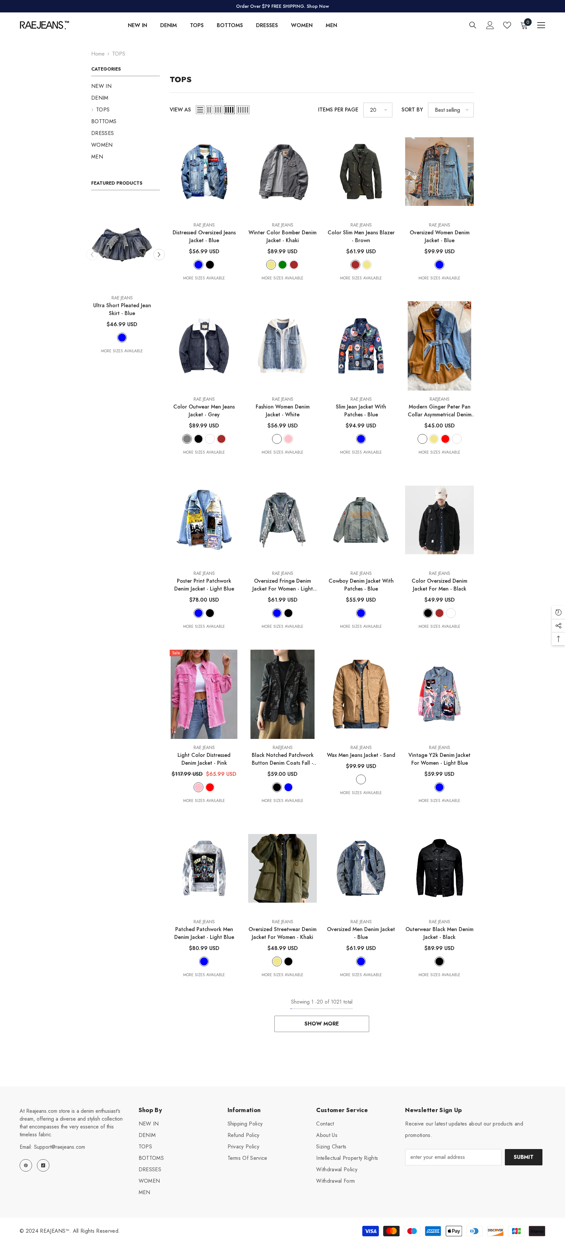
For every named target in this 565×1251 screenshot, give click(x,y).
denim (451, 613)
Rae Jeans (125, 297)
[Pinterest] (26, 1165)
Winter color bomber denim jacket (282, 236)
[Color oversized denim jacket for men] (439, 520)
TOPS (118, 54)
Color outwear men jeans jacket (204, 410)
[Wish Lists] (507, 25)
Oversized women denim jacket (440, 236)
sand (210, 439)
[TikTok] (43, 1165)
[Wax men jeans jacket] (361, 694)
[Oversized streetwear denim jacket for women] (282, 868)
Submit (524, 1157)
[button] (159, 254)
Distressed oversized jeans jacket (204, 236)
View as (180, 109)
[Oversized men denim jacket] (361, 868)
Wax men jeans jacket (361, 755)
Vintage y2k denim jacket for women (439, 759)
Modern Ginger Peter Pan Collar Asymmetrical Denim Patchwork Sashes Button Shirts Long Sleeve (439, 411)
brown (294, 265)
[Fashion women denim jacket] (282, 346)
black (210, 265)
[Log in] (490, 25)
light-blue (198, 613)
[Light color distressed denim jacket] (204, 694)
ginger (422, 439)
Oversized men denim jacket (361, 933)
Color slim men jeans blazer (361, 236)
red (445, 439)
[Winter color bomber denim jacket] (282, 171)
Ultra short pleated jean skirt (126, 309)
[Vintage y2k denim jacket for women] (439, 694)
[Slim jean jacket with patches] (361, 346)
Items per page (338, 109)
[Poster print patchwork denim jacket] (204, 520)
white (277, 439)
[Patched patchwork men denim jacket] (204, 868)
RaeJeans (440, 399)
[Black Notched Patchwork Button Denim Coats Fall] (282, 694)
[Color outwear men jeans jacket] (204, 346)
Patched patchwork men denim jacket (204, 933)
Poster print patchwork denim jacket (204, 584)
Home (98, 54)
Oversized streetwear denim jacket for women (282, 933)
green (282, 265)
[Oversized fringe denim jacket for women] (282, 520)
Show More (321, 1023)
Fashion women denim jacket (283, 410)
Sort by (412, 109)
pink (288, 439)
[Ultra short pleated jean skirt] (125, 244)
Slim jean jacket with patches (361, 410)
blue (125, 337)
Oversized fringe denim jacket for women (282, 585)
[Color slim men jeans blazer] (361, 171)
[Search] (473, 25)
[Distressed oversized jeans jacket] (204, 171)
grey (187, 439)
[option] (125, 277)
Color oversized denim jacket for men (439, 584)
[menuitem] (125, 86)
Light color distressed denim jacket (204, 759)
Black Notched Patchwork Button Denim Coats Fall (283, 759)
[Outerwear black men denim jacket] (439, 868)
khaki (271, 265)
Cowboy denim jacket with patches (361, 584)
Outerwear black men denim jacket (439, 933)
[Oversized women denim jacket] (439, 171)
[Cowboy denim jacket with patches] (361, 520)
